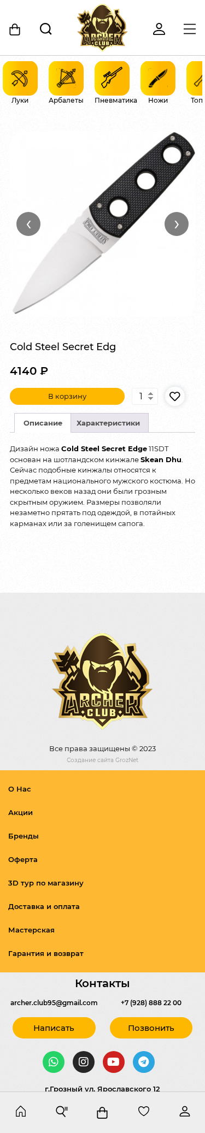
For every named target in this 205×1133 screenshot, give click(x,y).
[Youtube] (114, 1062)
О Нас (19, 788)
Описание (43, 422)
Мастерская (31, 929)
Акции (20, 812)
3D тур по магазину (46, 882)
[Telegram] (144, 1062)
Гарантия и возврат (46, 953)
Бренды (23, 835)
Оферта (23, 859)
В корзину (67, 396)
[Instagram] (84, 1062)
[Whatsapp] (54, 1062)
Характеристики (108, 422)
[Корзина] (15, 29)
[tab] (42, 423)
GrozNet (126, 760)
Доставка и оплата (44, 906)
